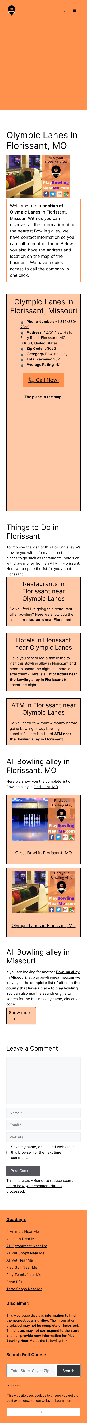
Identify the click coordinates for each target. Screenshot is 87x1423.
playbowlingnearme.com (53, 977)
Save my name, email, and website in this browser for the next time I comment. (43, 1152)
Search (68, 1371)
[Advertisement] (43, 66)
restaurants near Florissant (47, 620)
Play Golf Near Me (21, 1267)
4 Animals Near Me (22, 1232)
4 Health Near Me (21, 1239)
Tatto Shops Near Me (24, 1289)
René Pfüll (14, 1282)
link (64, 1340)
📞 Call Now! (43, 380)
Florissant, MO (46, 787)
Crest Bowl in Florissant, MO (43, 852)
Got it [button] (43, 1412)
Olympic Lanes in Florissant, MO (44, 925)
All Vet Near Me (19, 1260)
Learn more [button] (63, 1400)
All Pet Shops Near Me (25, 1253)
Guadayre (16, 1219)
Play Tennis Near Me (23, 1275)
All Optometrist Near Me (26, 1246)
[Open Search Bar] (63, 10)
